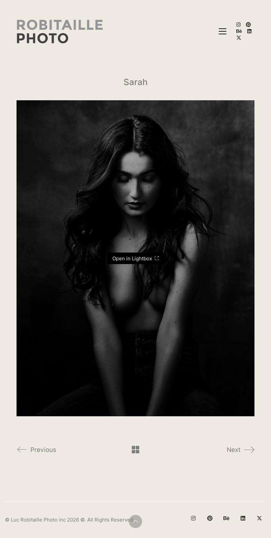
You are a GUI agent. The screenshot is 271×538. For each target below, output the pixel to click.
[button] (222, 31)
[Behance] (226, 518)
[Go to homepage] (60, 31)
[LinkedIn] (243, 518)
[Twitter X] (259, 518)
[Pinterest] (209, 518)
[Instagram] (193, 518)
